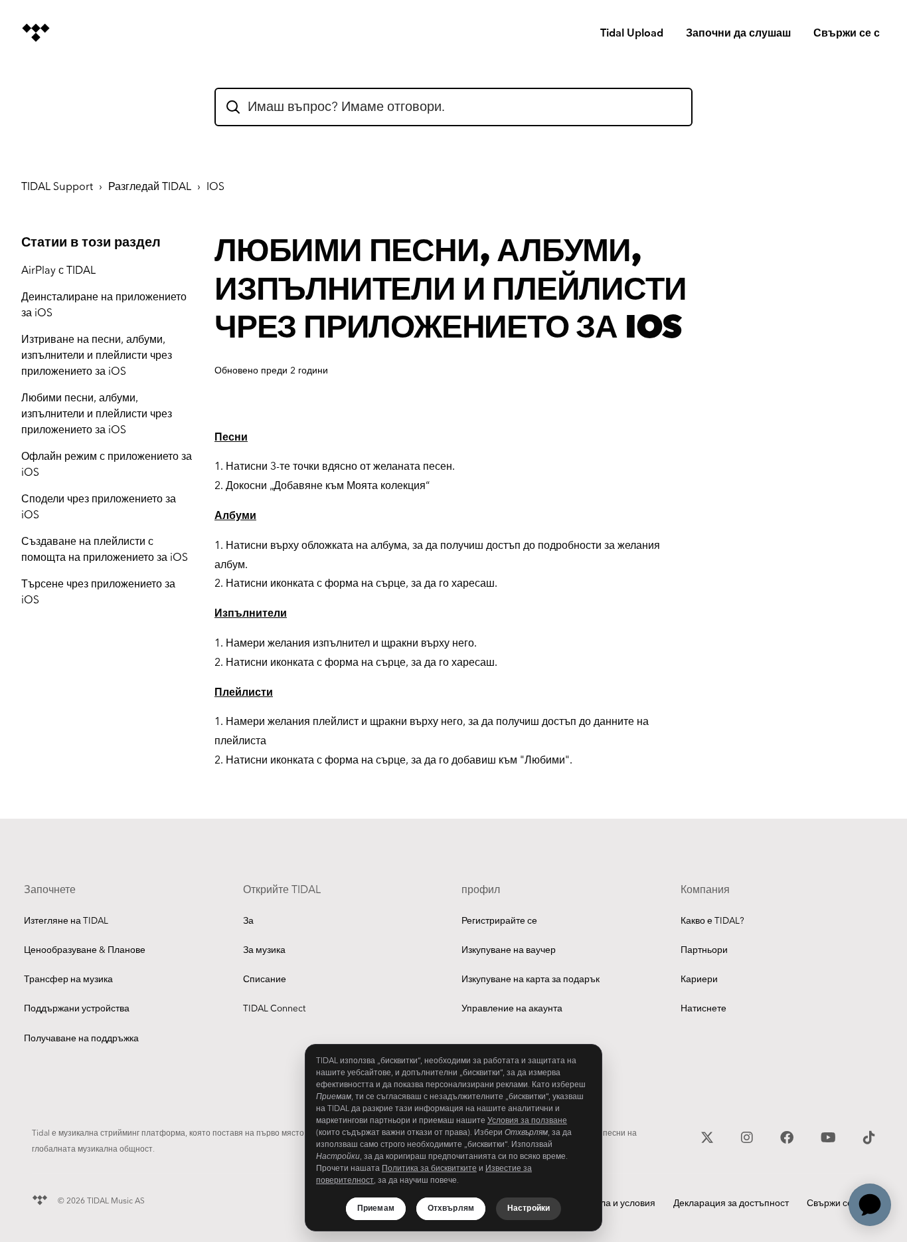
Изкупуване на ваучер (508, 950)
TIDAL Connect (274, 1008)
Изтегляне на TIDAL (66, 921)
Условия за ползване (527, 1121)
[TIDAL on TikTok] (869, 1136)
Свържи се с (846, 33)
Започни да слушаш (738, 33)
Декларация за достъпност (731, 1203)
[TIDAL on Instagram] (748, 1136)
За (248, 921)
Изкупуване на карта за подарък (530, 979)
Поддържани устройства (76, 1008)
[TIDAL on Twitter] (709, 1136)
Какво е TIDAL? (712, 921)
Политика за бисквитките (429, 1169)
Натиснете (703, 1008)
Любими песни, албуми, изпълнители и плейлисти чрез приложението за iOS (96, 414)
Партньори (704, 950)
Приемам (375, 1208)
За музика (264, 950)
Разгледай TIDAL (149, 187)
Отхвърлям (451, 1208)
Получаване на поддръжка (81, 1038)
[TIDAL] (40, 1198)
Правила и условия (614, 1203)
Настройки (528, 1208)
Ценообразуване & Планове (84, 950)
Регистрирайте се (499, 921)
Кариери (699, 979)
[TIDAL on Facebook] (788, 1136)
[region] (453, 1137)
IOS (215, 187)
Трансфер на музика (68, 979)
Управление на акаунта (511, 1008)
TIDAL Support (57, 187)
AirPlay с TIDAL (58, 270)
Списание (264, 979)
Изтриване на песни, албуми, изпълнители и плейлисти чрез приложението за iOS (96, 356)
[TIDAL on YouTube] (830, 1136)
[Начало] (36, 32)
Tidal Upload (631, 33)
